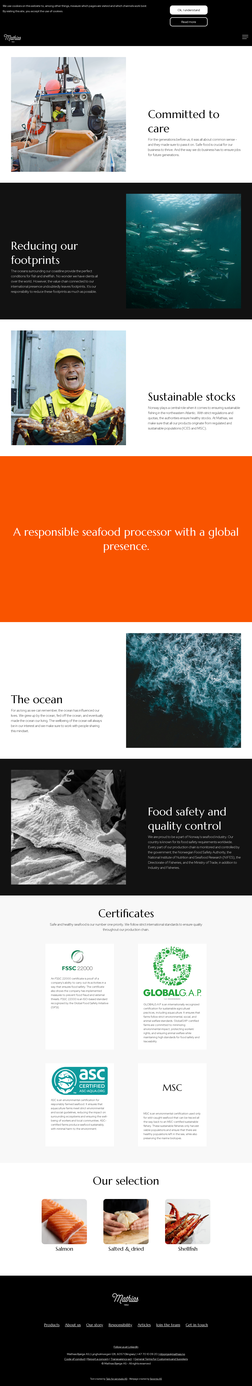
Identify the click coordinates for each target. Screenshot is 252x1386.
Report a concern (98, 1359)
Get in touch (197, 1325)
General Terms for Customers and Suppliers (161, 1359)
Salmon (64, 1248)
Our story (94, 1325)
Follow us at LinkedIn (126, 1347)
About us (73, 1325)
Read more (188, 22)
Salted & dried (126, 1248)
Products (51, 1325)
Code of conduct (74, 1359)
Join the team (168, 1325)
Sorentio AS (156, 1378)
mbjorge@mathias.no (172, 1354)
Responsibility (120, 1325)
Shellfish (187, 1248)
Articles (144, 1325)
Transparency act (121, 1359)
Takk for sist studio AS (116, 1378)
